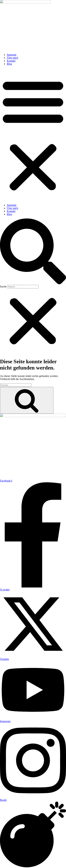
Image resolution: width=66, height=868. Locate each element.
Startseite (11, 54)
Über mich (12, 57)
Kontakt (11, 60)
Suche (3, 286)
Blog (9, 63)
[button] (33, 134)
